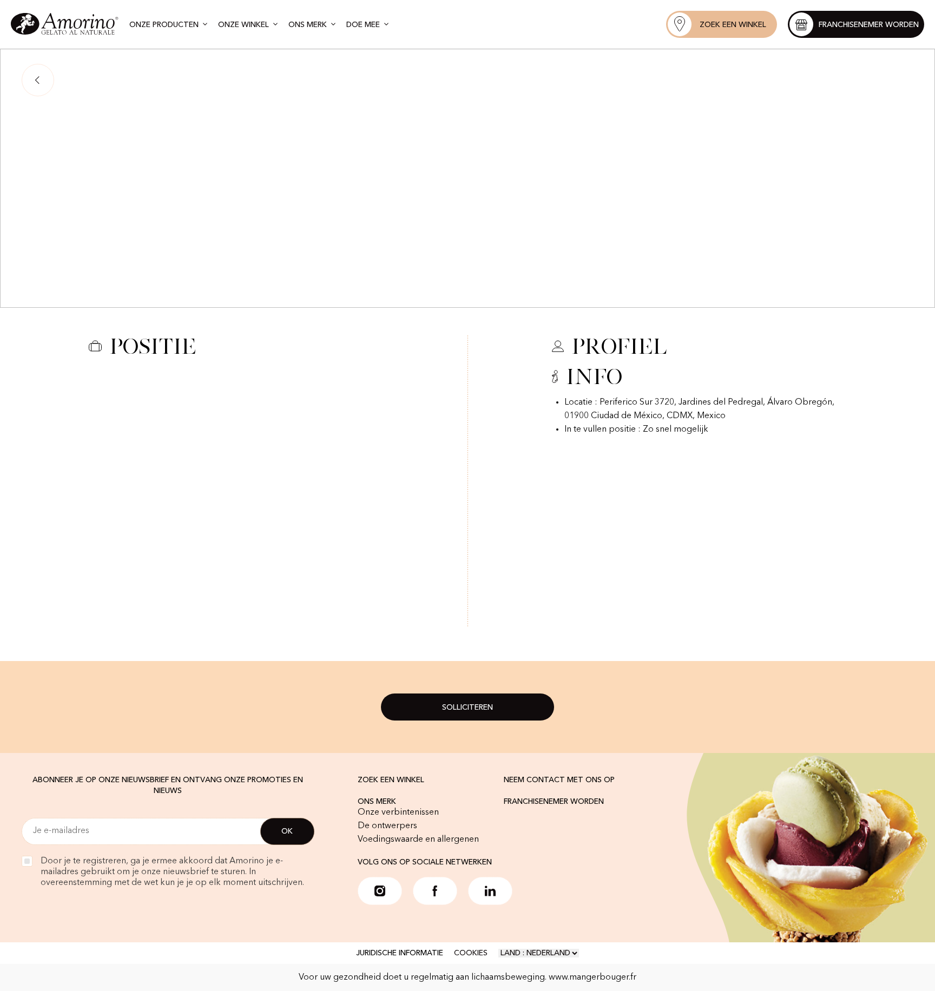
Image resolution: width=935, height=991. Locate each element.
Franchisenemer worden (554, 801)
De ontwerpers (387, 826)
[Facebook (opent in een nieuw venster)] (435, 891)
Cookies (471, 953)
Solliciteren (467, 707)
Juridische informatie (399, 953)
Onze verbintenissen (398, 812)
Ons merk (377, 801)
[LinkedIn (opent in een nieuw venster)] (490, 891)
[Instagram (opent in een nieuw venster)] (380, 891)
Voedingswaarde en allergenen (418, 839)
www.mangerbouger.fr (592, 977)
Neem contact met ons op (559, 780)
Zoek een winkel (391, 780)
